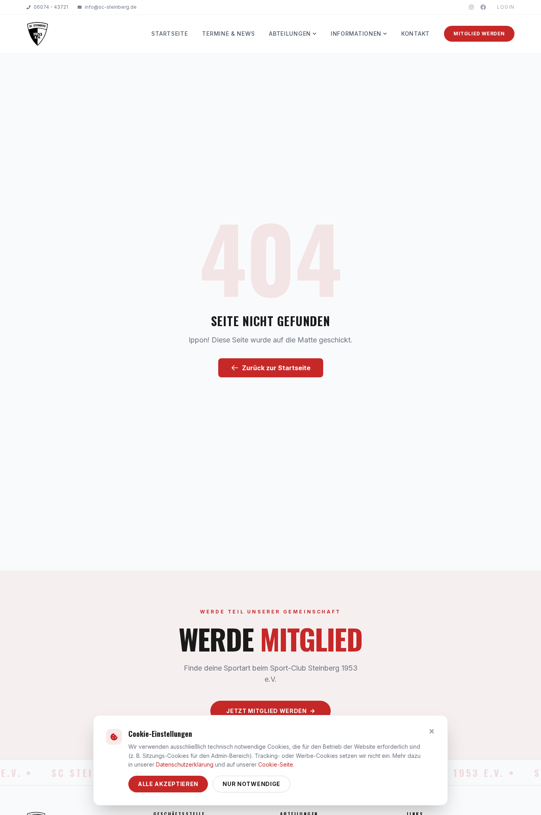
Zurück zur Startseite (276, 368)
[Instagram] (471, 7)
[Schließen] (432, 731)
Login (505, 7)
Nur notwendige (251, 783)
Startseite (169, 33)
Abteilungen (290, 33)
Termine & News (228, 33)
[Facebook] (483, 7)
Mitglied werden (479, 34)
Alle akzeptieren (168, 783)
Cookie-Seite (275, 764)
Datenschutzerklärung (184, 764)
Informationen (356, 33)
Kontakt (415, 33)
